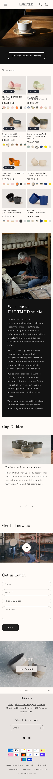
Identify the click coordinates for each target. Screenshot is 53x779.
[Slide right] (32, 506)
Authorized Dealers (23, 708)
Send (10, 627)
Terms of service (40, 769)
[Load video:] (26, 548)
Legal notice (13, 769)
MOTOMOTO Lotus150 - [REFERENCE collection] (37, 174)
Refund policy (26, 769)
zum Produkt (26, 669)
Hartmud (15, 765)
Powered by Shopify (26, 765)
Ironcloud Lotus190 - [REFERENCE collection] (12, 135)
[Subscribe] (40, 728)
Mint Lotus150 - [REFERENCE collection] (37, 98)
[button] (5, 4)
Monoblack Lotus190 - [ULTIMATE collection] (11, 211)
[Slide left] (21, 506)
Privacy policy (42, 765)
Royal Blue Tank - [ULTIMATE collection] (36, 211)
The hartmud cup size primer (23, 467)
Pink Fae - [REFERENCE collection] (12, 98)
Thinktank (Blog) (23, 704)
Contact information (28, 773)
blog (19, 401)
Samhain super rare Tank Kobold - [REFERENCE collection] (36, 136)
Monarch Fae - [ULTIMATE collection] (13, 174)
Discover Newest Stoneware (26, 55)
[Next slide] (32, 690)
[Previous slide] (21, 690)
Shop (10, 704)
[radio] (4, 107)
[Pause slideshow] (50, 690)
